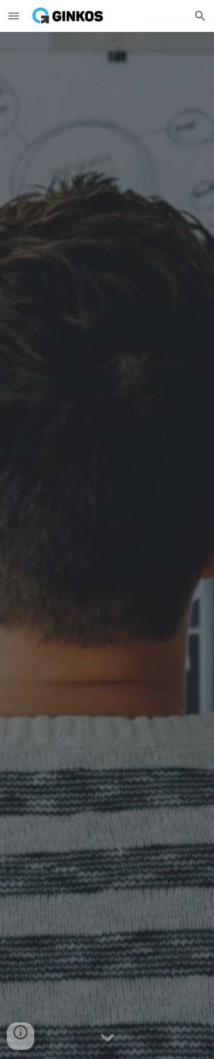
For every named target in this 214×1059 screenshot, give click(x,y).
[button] (13, 15)
